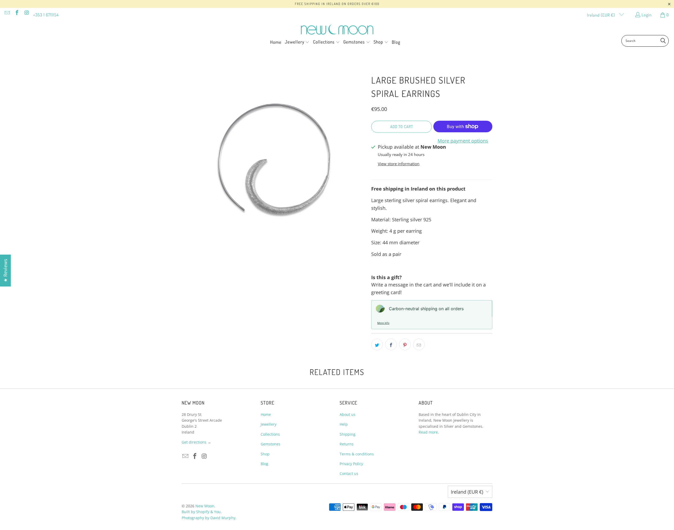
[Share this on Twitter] (377, 344)
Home (266, 414)
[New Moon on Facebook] (16, 13)
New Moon (204, 505)
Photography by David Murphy (208, 517)
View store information (398, 163)
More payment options (463, 141)
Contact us (349, 473)
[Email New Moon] (7, 13)
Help (344, 424)
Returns (347, 443)
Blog (264, 463)
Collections (270, 434)
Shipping (347, 434)
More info (383, 322)
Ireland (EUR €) (601, 15)
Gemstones (270, 443)
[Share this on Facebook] (391, 344)
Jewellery (268, 424)
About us (347, 414)
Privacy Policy (351, 463)
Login (647, 14)
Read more (428, 432)
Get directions (194, 442)
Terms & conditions (357, 453)
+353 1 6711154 (46, 14)
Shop (265, 453)
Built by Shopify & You (201, 511)
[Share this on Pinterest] (405, 344)
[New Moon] (337, 29)
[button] (297, 42)
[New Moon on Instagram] (26, 13)
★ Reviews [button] (5, 270)
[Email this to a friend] (419, 344)
